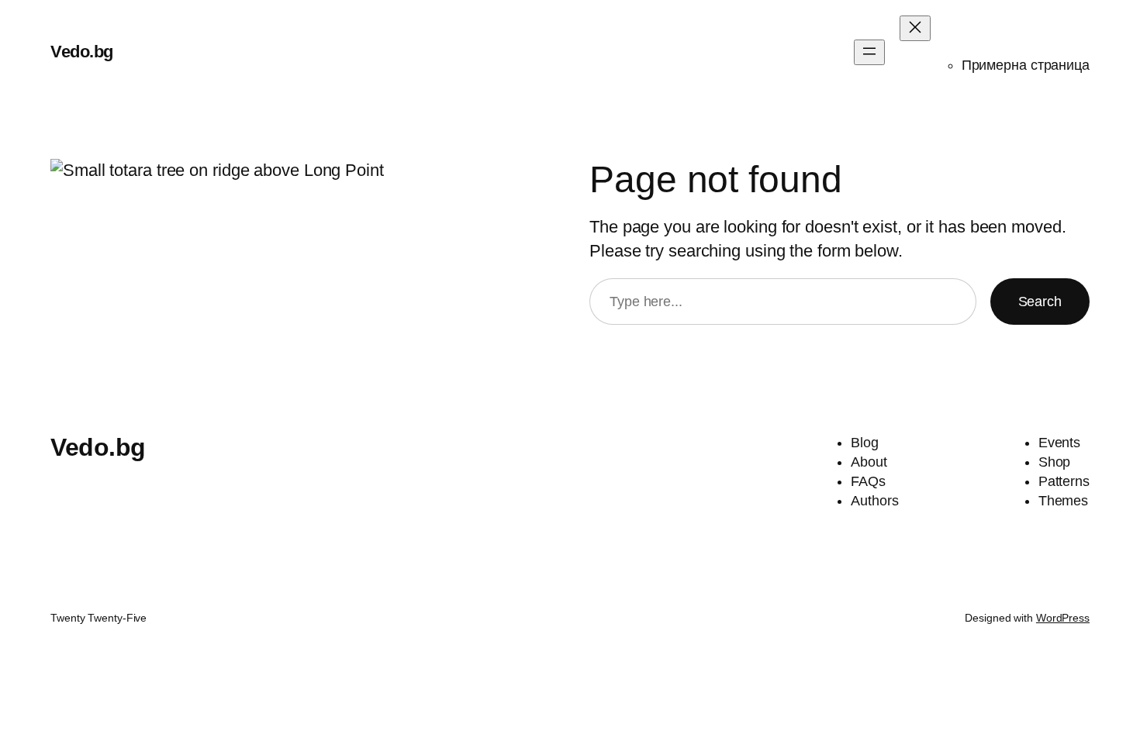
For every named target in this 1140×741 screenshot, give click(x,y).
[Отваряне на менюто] (869, 52)
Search (1040, 301)
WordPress (1063, 618)
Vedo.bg (81, 51)
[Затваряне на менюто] (915, 28)
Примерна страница (1026, 65)
